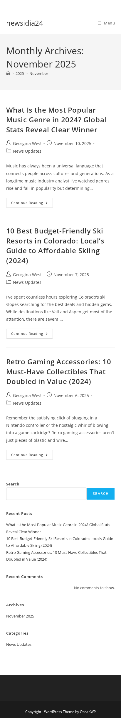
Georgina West (27, 143)
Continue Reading (32, 204)
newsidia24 (24, 23)
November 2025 (20, 616)
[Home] (8, 73)
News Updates (27, 151)
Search (12, 484)
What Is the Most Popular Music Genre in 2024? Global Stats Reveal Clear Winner (56, 119)
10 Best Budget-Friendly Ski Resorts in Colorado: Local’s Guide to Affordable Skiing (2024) (55, 245)
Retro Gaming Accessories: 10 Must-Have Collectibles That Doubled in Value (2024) (58, 371)
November (38, 73)
